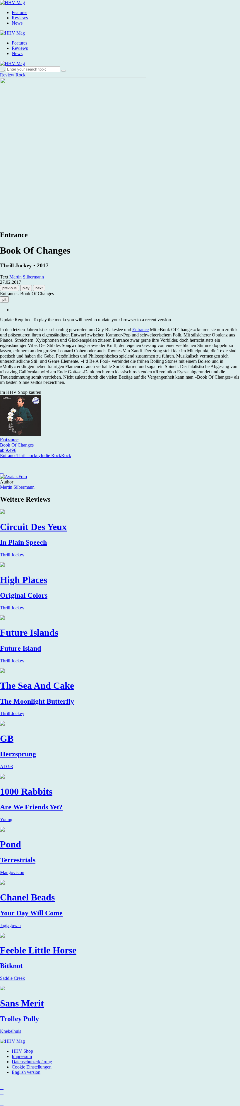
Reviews (20, 17)
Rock (20, 74)
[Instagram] (2, 1082)
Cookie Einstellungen (32, 1066)
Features (19, 12)
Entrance (140, 329)
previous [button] (9, 288)
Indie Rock (51, 455)
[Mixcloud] (2, 1097)
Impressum (22, 1056)
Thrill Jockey (28, 455)
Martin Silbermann (17, 487)
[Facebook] (2, 1087)
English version (26, 1072)
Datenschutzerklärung (32, 1061)
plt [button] (4, 299)
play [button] (26, 288)
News (17, 22)
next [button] (39, 288)
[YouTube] (2, 1092)
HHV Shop (22, 1051)
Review (7, 74)
